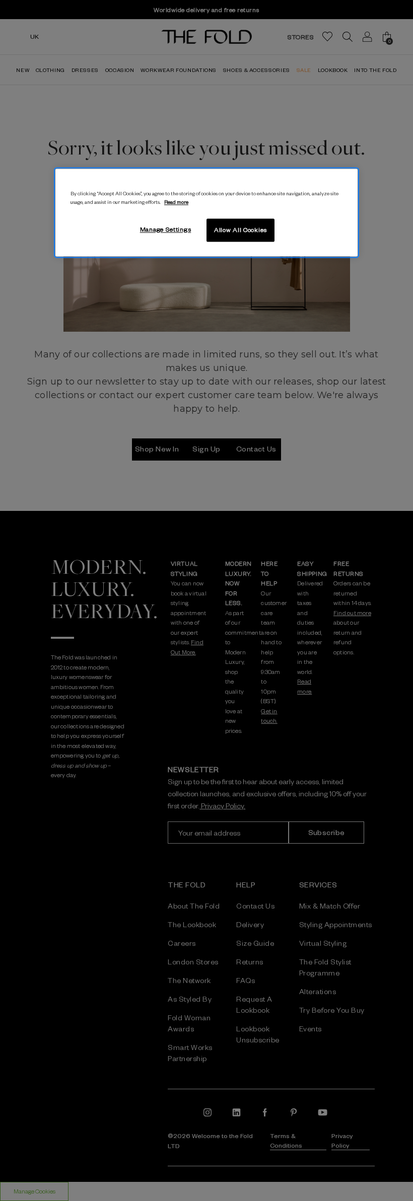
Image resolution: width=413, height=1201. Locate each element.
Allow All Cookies (240, 230)
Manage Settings (165, 229)
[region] (206, 212)
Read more (176, 201)
